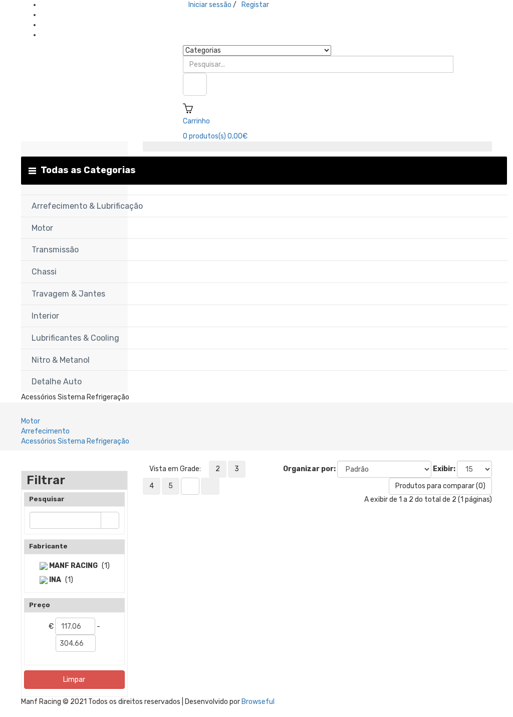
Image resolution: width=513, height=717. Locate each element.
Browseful (258, 701)
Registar (255, 5)
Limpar (74, 679)
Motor (30, 421)
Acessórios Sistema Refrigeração (75, 441)
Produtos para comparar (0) (440, 486)
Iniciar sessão (209, 5)
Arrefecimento (45, 431)
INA (54, 580)
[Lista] (190, 486)
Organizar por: (309, 469)
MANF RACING (73, 565)
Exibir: (444, 469)
